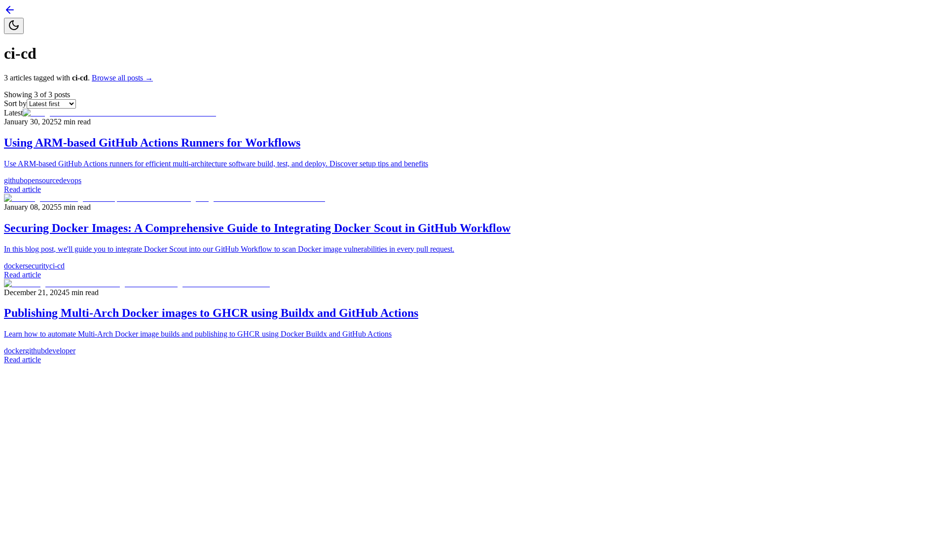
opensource (41, 180)
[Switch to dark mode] (14, 26)
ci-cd (57, 266)
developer (60, 350)
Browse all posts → (122, 78)
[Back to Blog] (10, 13)
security (37, 266)
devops (70, 180)
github (14, 180)
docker (14, 266)
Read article (22, 189)
